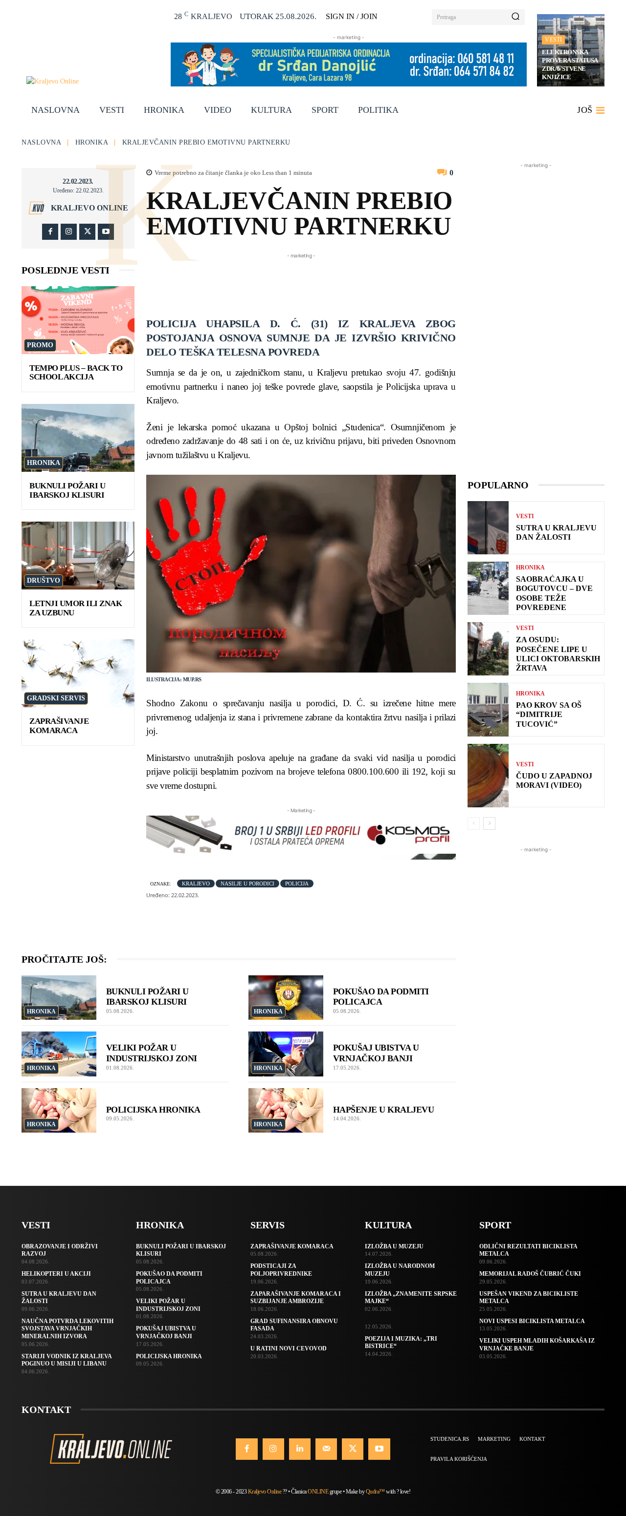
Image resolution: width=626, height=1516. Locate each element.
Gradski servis (56, 698)
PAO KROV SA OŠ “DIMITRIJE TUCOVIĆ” (548, 714)
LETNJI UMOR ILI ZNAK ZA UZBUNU (75, 608)
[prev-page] (474, 823)
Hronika (92, 142)
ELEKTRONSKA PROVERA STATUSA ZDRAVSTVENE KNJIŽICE (570, 64)
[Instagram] (69, 232)
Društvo (43, 580)
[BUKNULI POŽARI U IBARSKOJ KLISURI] (78, 438)
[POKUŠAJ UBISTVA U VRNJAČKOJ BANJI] (285, 1054)
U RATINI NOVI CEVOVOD (288, 1348)
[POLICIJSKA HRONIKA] (59, 1110)
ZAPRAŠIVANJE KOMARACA (59, 725)
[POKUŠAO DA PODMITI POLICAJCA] (285, 997)
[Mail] (326, 1449)
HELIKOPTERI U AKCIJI (56, 1273)
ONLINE (318, 1491)
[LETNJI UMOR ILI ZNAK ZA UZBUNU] (78, 556)
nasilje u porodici (247, 883)
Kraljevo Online (89, 208)
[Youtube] (106, 232)
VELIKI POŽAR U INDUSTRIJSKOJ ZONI (151, 1053)
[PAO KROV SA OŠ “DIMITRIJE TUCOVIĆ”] (488, 709)
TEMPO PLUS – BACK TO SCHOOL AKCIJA (75, 372)
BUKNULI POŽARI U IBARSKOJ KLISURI (67, 490)
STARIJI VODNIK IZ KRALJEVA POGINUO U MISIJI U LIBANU (67, 1360)
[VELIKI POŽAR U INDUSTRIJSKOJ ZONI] (59, 1054)
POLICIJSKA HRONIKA (153, 1110)
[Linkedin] (300, 1449)
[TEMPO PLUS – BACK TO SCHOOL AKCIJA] (78, 320)
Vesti (553, 39)
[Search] (515, 17)
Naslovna (41, 142)
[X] (87, 232)
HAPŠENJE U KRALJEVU (383, 1110)
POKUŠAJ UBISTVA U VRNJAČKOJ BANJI (376, 1053)
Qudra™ (375, 1491)
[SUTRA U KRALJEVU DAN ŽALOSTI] (488, 527)
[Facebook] (50, 232)
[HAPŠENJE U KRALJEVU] (285, 1110)
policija (297, 883)
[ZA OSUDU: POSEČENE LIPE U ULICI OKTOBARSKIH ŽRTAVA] (488, 648)
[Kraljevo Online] (93, 81)
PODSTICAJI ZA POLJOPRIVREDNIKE (281, 1270)
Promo (40, 345)
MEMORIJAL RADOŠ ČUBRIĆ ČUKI (530, 1273)
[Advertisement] (324, 283)
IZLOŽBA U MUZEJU (394, 1246)
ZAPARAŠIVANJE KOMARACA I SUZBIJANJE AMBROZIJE (295, 1297)
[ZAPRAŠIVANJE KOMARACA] (78, 673)
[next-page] (489, 823)
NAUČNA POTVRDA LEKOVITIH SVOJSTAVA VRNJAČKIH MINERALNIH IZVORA (67, 1329)
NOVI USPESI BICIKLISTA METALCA (532, 1321)
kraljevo (196, 883)
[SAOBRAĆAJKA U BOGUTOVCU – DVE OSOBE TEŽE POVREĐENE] (488, 588)
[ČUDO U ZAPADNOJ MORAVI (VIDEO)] (488, 775)
